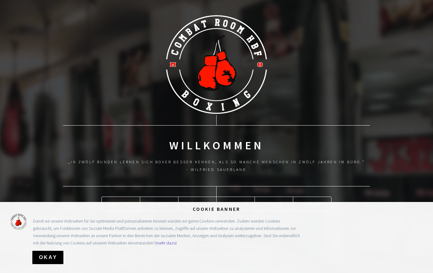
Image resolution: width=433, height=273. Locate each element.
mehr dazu (166, 243)
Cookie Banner (217, 209)
